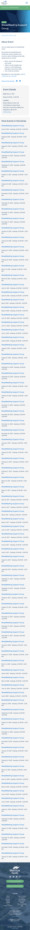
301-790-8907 (13, 76)
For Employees (22, 899)
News (22, 905)
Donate (22, 902)
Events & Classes (22, 896)
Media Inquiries (22, 901)
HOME (3, 35)
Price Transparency (22, 904)
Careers (8, 901)
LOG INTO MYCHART (15, 881)
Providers (8, 899)
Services (8, 897)
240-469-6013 (16, 920)
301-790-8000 (17, 919)
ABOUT (7, 35)
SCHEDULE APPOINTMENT (15, 886)
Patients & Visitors (8, 905)
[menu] (27, 3)
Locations (8, 902)
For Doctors (22, 897)
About (8, 896)
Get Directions (7, 112)
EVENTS (11, 35)
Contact (8, 904)
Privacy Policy (15, 928)
